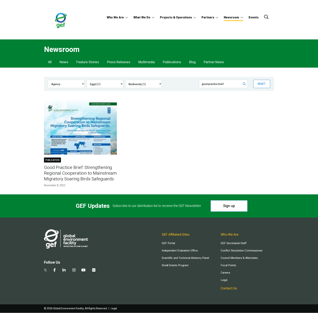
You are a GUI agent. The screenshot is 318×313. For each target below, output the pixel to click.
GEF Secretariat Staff (233, 243)
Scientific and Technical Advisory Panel (185, 258)
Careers (225, 273)
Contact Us (229, 288)
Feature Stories (87, 62)
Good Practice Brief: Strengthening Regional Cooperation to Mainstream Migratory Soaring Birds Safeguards (80, 173)
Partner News (214, 62)
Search (266, 17)
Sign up (229, 206)
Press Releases (118, 62)
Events (254, 17)
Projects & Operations (176, 17)
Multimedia (146, 62)
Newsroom (231, 17)
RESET (262, 84)
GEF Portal (168, 243)
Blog (192, 62)
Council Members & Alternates (239, 258)
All (50, 62)
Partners (208, 17)
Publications (172, 62)
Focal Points (228, 265)
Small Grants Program (175, 265)
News (64, 62)
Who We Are (115, 17)
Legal (224, 280)
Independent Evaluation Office (180, 251)
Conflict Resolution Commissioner (242, 251)
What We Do (141, 17)
